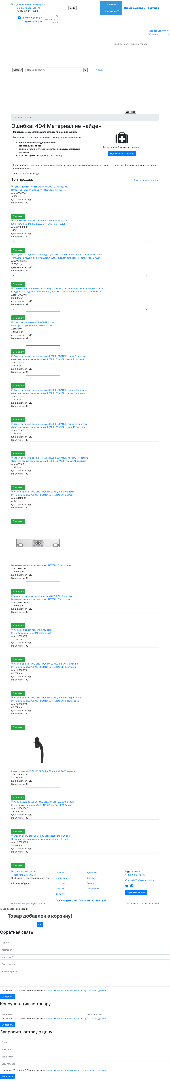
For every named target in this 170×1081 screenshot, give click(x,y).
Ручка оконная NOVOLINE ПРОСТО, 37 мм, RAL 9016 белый (42, 495)
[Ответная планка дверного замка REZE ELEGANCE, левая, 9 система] (48, 356)
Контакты (60, 894)
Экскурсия (153, 8)
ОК (39, 924)
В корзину (18, 216)
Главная (60, 872)
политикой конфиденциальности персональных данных (76, 990)
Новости (60, 883)
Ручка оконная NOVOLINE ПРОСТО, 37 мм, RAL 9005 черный (43, 771)
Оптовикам (93, 888)
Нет (133, 111)
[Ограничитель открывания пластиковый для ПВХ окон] (41, 835)
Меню (72, 8)
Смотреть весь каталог (146, 180)
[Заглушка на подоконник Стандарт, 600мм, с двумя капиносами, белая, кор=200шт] (56, 254)
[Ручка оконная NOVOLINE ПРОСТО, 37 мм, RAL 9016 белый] (43, 491)
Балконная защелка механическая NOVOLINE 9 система (40, 599)
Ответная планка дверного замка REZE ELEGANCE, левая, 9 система (47, 359)
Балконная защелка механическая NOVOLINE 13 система (41, 565)
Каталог (17, 70)
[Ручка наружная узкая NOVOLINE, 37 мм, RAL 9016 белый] (42, 801)
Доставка (92, 872)
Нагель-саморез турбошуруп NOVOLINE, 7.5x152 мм (38, 190)
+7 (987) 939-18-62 (32, 18)
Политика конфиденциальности (28, 903)
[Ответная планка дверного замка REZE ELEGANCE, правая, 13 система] (49, 457)
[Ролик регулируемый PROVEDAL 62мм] (32, 322)
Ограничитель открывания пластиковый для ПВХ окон (40, 839)
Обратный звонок (136, 892)
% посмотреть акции (51, 19)
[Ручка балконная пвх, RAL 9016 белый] (32, 629)
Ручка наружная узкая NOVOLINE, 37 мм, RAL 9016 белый (41, 805)
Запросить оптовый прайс (93, 900)
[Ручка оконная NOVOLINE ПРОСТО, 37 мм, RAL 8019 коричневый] (46, 697)
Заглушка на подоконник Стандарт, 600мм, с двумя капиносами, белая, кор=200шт (55, 257)
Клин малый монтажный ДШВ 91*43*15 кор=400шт (38, 223)
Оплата (90, 878)
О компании (62, 878)
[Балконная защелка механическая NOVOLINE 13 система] (37, 543)
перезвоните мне (33, 21)
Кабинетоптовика (153, 32)
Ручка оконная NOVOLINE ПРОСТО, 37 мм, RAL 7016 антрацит (43, 667)
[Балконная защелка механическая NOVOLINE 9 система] (42, 595)
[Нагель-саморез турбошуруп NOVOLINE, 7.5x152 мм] (39, 186)
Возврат (91, 883)
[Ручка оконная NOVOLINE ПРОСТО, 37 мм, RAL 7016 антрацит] (44, 663)
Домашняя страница (123, 153)
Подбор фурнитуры (134, 8)
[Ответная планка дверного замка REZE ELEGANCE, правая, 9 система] (49, 389)
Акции (99, 70)
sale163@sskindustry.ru (142, 880)
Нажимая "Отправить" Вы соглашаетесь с (54, 990)
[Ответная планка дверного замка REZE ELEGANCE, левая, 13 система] (49, 423)
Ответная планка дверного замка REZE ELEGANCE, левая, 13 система (48, 427)
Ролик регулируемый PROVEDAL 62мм (31, 325)
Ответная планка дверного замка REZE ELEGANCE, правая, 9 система (48, 393)
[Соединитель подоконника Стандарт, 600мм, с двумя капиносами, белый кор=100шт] (57, 288)
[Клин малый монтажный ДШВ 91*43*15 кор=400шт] (39, 220)
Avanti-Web (153, 903)
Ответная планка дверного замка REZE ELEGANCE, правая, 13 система (48, 461)
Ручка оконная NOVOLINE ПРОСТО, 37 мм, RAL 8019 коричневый (45, 701)
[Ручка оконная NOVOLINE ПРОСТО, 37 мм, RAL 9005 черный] (37, 749)
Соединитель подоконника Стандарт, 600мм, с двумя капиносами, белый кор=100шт (56, 291)
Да (127, 111)
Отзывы (60, 888)
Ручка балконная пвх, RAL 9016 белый (31, 633)
